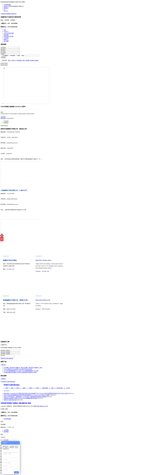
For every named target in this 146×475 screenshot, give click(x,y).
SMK (23, 60)
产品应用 (6, 38)
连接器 (27, 60)
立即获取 (3, 57)
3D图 (18, 55)
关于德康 (6, 41)
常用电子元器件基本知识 (12, 385)
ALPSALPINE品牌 (9, 33)
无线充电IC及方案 (8, 36)
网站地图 (22, 403)
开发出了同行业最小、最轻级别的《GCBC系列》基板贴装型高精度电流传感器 (25, 396)
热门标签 (28, 403)
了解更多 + (3, 364)
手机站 (5, 6)
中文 (5, 11)
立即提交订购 (4, 358)
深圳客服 (6, 431)
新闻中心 (6, 39)
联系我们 (6, 8)
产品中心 (6, 31)
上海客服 (6, 430)
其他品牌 (6, 34)
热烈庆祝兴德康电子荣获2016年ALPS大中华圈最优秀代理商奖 (20, 398)
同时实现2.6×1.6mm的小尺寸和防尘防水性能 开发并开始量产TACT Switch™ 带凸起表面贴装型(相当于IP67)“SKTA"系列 (36, 393)
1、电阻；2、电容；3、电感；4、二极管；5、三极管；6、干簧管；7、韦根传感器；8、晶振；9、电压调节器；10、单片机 (37, 388)
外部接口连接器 (34, 60)
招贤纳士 (16, 403)
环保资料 (12, 55)
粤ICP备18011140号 (42, 406)
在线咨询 (10, 358)
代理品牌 (3, 403)
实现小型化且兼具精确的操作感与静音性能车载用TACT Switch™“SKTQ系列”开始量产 (27, 395)
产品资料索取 (7, 4)
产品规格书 (5, 55)
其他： (23, 55)
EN (4, 9)
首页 (5, 30)
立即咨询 (3, 116)
